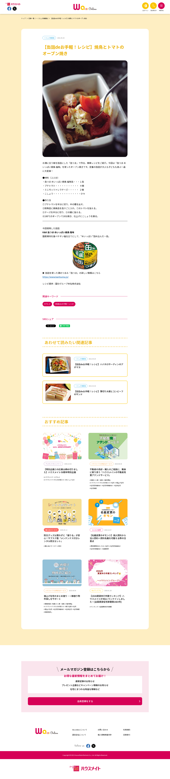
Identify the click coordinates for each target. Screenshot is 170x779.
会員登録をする (85, 701)
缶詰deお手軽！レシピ (65, 304)
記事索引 (126, 734)
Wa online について (79, 729)
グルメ (47, 304)
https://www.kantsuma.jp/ (55, 276)
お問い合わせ (103, 729)
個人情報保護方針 (105, 734)
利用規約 (126, 729)
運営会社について (79, 734)
